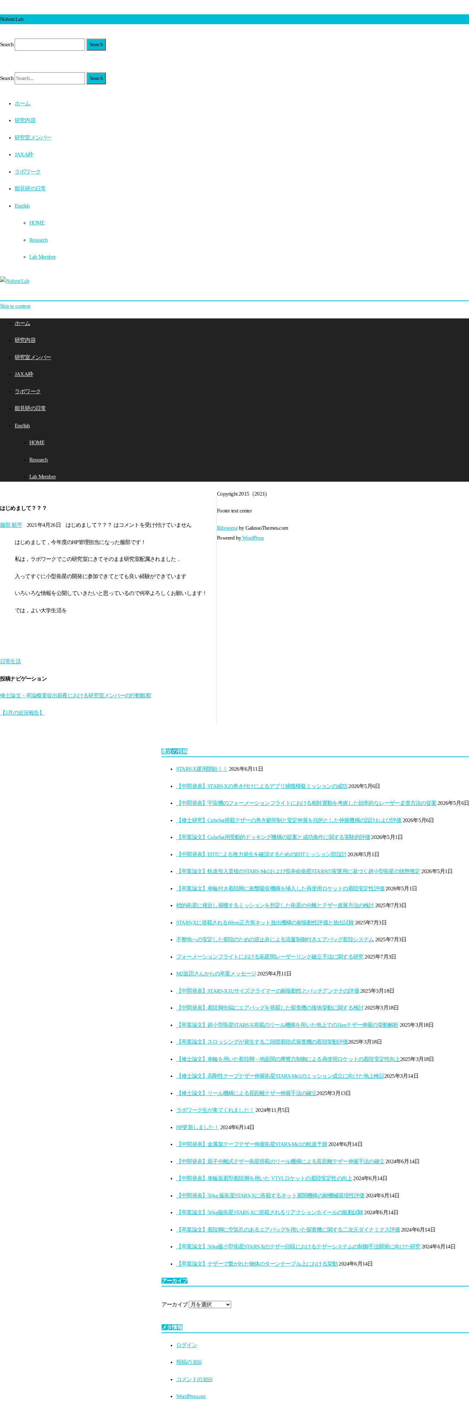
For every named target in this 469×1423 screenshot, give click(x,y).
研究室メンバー (33, 138)
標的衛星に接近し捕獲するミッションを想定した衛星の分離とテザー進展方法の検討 (275, 905)
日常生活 (10, 661)
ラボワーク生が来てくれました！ (215, 1110)
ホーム (22, 103)
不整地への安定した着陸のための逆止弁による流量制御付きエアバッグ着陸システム (275, 939)
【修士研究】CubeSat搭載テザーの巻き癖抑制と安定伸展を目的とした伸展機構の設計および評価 (288, 820)
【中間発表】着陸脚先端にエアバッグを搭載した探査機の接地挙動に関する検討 (269, 1008)
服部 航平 (11, 525)
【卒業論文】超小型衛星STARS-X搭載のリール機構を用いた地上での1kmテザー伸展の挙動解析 (287, 1025)
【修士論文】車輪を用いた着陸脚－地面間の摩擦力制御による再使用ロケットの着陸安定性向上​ (288, 1059)
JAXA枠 (24, 154)
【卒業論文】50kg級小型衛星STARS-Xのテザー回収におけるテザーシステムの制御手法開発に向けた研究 (298, 1246)
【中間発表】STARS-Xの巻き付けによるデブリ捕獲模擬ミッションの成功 (261, 786)
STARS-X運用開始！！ (202, 769)
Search (7, 44)
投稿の (189, 1362)
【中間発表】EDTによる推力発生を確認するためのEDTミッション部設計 (261, 854)
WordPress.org (191, 1396)
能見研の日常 (30, 188)
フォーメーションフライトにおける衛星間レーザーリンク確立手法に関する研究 (269, 957)
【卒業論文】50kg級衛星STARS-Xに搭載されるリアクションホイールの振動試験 (269, 1212)
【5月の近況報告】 (22, 713)
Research (38, 240)
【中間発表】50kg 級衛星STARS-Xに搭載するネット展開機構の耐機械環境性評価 (270, 1195)
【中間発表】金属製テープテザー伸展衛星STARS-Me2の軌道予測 (251, 1144)
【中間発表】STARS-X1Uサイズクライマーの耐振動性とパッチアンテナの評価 (267, 991)
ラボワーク (28, 172)
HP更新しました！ (197, 1127)
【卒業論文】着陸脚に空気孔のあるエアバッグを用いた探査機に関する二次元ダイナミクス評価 (288, 1230)
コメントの (194, 1379)
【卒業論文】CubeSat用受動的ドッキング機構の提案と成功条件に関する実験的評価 (273, 837)
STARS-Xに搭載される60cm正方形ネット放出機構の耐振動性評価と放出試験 (265, 923)
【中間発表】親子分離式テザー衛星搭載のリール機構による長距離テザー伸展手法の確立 (280, 1161)
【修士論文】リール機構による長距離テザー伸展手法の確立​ (246, 1093)
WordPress (252, 538)
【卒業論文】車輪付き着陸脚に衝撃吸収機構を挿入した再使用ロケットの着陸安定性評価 (280, 888)
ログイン (186, 1345)
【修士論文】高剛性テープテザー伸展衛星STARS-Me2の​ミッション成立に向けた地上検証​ (280, 1076)
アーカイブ (175, 1304)
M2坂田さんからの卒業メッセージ (216, 974)
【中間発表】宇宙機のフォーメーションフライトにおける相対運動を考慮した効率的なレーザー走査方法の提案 (306, 803)
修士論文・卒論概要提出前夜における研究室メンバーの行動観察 (75, 695)
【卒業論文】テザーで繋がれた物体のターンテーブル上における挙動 (256, 1264)
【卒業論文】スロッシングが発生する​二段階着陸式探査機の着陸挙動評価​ (262, 1042)
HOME (36, 223)
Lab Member (42, 257)
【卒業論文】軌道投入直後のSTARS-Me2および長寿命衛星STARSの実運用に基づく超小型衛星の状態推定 (298, 871)
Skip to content (15, 306)
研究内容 (25, 120)
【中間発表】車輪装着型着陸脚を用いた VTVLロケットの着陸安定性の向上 (264, 1178)
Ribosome (227, 528)
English (22, 206)
